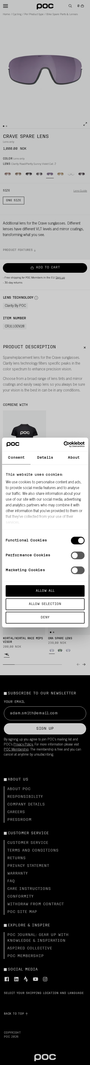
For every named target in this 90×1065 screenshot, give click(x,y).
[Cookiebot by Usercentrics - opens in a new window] (64, 444)
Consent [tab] (16, 457)
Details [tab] (45, 457)
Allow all (45, 590)
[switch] (77, 555)
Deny (45, 617)
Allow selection (45, 604)
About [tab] (73, 457)
